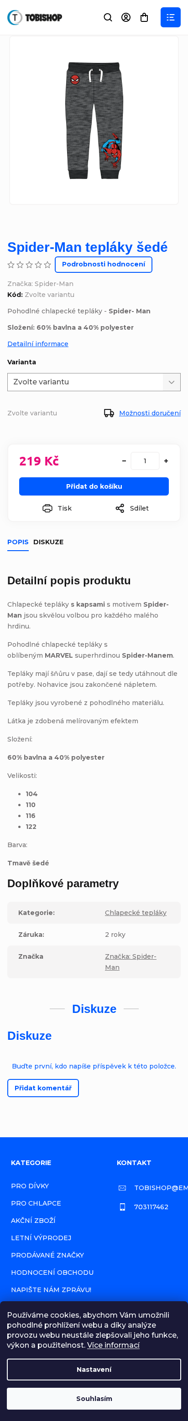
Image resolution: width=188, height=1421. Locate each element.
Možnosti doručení (150, 413)
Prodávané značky (47, 1255)
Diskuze (48, 542)
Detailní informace (37, 344)
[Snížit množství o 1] (124, 461)
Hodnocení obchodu (52, 1272)
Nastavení (94, 1369)
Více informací (113, 1345)
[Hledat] (108, 17)
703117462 (151, 1207)
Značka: (40, 284)
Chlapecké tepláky (136, 913)
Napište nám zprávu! (51, 1290)
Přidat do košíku (94, 486)
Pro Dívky (30, 1186)
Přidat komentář (43, 1088)
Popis (18, 542)
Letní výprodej (41, 1238)
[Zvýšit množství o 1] (166, 461)
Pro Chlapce (36, 1203)
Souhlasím (94, 1399)
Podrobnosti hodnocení (103, 264)
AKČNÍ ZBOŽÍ (33, 1221)
